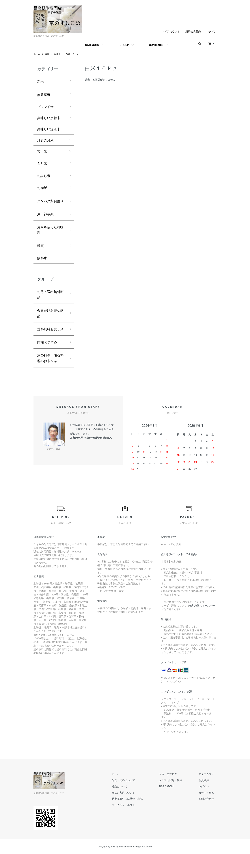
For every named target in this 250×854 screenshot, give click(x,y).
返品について (119, 786)
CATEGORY (92, 45)
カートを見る (206, 792)
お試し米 (43, 175)
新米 (40, 81)
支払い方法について (123, 792)
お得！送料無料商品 (50, 294)
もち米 (42, 163)
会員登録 (204, 780)
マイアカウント (171, 31)
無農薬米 (43, 94)
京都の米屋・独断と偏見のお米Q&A (91, 437)
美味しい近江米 (53, 53)
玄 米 (42, 151)
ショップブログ (168, 774)
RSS (161, 786)
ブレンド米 (45, 106)
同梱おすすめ (47, 342)
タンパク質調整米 (50, 200)
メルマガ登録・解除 (170, 780)
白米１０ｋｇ (72, 53)
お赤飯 (42, 187)
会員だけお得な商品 (50, 313)
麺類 (40, 245)
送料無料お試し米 (50, 328)
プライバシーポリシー (124, 805)
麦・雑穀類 (45, 213)
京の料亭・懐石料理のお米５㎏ (50, 358)
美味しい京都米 (48, 117)
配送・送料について (123, 780)
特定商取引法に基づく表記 (127, 798)
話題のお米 (45, 140)
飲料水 (42, 257)
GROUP (124, 45)
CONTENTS (156, 45)
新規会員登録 (193, 31)
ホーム (36, 53)
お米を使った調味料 (50, 230)
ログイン (211, 31)
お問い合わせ (206, 798)
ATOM (169, 786)
